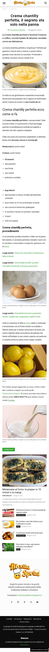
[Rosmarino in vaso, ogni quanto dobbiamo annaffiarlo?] (8, 547)
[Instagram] (18, 602)
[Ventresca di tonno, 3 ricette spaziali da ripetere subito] (8, 513)
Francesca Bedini (17, 30)
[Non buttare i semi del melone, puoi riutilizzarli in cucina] (8, 524)
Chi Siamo (18, 619)
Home (4, 9)
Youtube (11, 400)
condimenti (12, 9)
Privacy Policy (24, 622)
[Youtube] (37, 602)
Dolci (18, 526)
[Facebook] (11, 602)
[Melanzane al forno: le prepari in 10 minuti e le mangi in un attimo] (24, 470)
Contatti (9, 619)
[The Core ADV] (24, 639)
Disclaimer (37, 619)
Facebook (6, 394)
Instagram (16, 394)
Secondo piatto (21, 515)
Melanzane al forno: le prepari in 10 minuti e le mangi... (21, 491)
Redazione (27, 619)
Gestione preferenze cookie (39, 649)
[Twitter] (31, 602)
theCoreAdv (24, 645)
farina (6, 246)
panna (27, 323)
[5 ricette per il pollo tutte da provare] (8, 536)
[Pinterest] (24, 602)
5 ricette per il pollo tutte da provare (29, 533)
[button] (4, 3)
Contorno (5, 485)
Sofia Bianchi (7, 495)
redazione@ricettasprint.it (29, 595)
